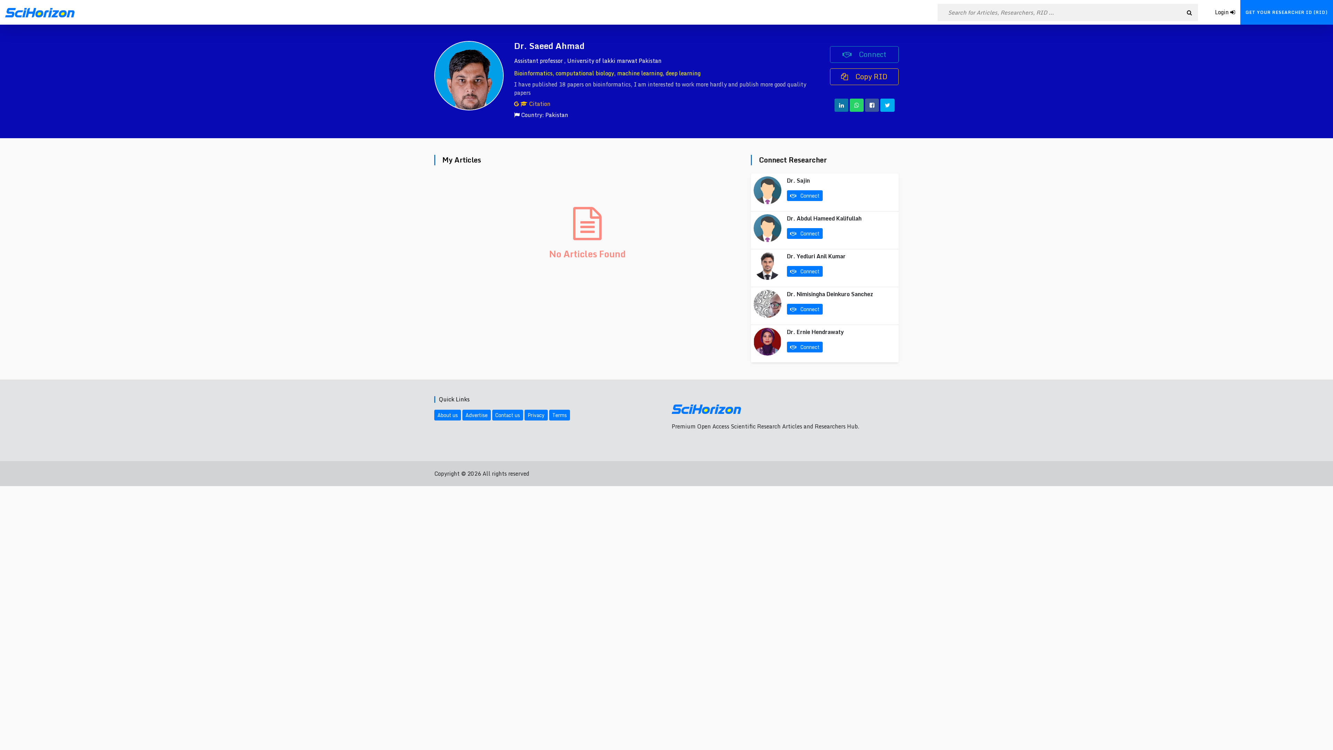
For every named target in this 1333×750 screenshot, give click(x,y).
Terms (559, 415)
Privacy (536, 415)
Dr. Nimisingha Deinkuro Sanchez (830, 294)
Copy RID (871, 76)
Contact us (507, 415)
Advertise (477, 415)
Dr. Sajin (798, 180)
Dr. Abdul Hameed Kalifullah (824, 218)
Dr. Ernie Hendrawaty (815, 331)
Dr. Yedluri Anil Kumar (816, 256)
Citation (539, 103)
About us (447, 415)
